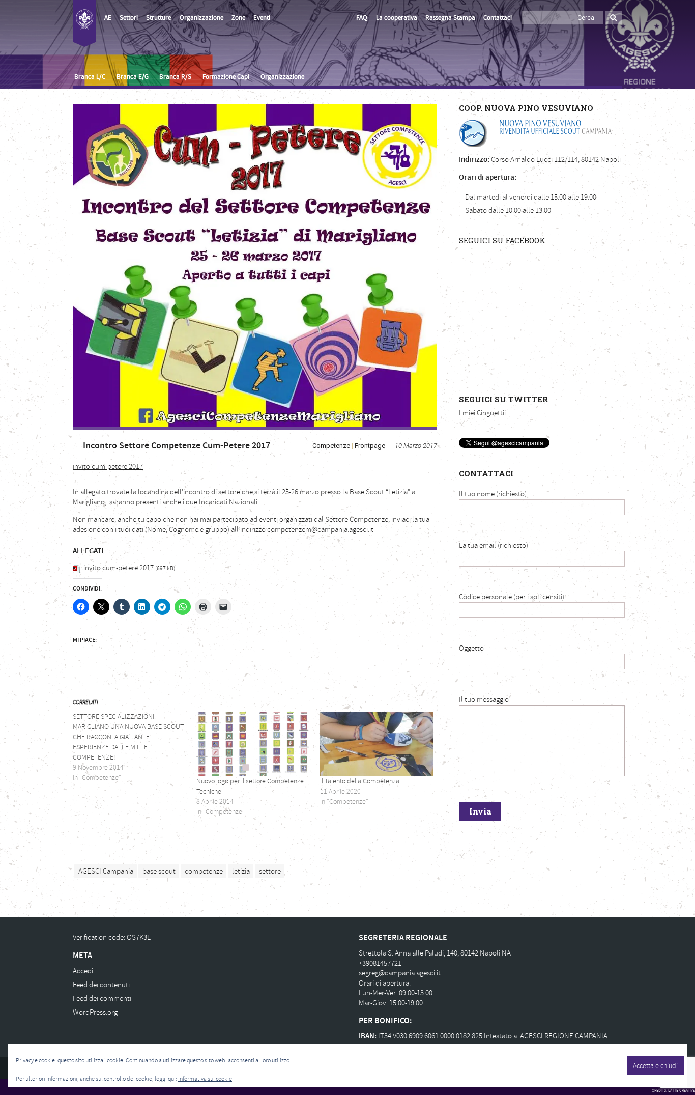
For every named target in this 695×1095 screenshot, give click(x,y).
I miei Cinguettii (482, 413)
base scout (159, 871)
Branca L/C (89, 76)
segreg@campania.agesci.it (400, 973)
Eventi (261, 17)
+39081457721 (380, 963)
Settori (129, 17)
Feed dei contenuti (101, 985)
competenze (204, 871)
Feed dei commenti (102, 998)
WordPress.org (95, 1012)
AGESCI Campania (105, 871)
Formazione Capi (225, 76)
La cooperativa (396, 17)
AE (107, 17)
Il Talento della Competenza (359, 781)
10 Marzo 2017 (416, 446)
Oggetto (471, 648)
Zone (238, 17)
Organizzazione (201, 17)
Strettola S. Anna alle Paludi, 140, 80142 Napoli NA (435, 953)
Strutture (158, 17)
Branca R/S (175, 76)
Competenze (331, 446)
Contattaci (497, 17)
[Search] (613, 17)
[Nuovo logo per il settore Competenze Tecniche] (253, 744)
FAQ (361, 17)
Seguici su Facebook (502, 240)
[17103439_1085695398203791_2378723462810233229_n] (255, 265)
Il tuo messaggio (484, 700)
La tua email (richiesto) (493, 545)
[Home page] (84, 23)
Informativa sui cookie (205, 1079)
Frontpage (370, 446)
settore (270, 871)
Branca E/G (133, 76)
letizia (241, 871)
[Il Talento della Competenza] (376, 744)
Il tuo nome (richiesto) (493, 494)
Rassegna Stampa (450, 17)
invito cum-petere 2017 (108, 466)
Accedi (83, 971)
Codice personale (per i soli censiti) (511, 597)
